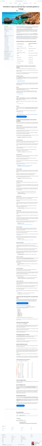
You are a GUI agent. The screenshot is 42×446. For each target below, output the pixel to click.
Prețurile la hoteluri (18, 191)
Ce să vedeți (13, 427)
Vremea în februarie (7, 38)
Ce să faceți (22, 427)
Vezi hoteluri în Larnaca (20, 103)
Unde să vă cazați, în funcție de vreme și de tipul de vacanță (8, 29)
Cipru (2, 427)
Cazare (31, 428)
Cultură (31, 429)
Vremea (31, 427)
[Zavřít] (41, 440)
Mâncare (12, 429)
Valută (2, 429)
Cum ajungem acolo (4, 428)
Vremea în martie (6, 39)
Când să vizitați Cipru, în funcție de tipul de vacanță (8, 28)
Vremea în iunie (6, 43)
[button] (0, 1)
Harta (21, 429)
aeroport (21, 99)
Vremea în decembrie (7, 50)
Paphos (5, 32)
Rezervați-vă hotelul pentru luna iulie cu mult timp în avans (25, 224)
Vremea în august (6, 45)
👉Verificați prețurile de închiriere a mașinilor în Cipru (24, 166)
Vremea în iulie (6, 44)
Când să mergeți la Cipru (6, 57)
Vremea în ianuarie (6, 37)
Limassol (6, 34)
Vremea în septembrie (7, 46)
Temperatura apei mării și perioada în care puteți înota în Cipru (8, 51)
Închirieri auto (22, 428)
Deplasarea (13, 428)
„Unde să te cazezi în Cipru (33, 114)
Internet (21, 430)
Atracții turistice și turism (6, 59)
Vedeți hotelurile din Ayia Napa (21, 80)
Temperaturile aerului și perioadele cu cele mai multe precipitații (8, 36)
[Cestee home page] (3, 1)
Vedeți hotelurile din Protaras (21, 81)
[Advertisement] (9, 65)
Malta (29, 345)
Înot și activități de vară (6, 58)
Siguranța (3, 430)
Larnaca (5, 33)
